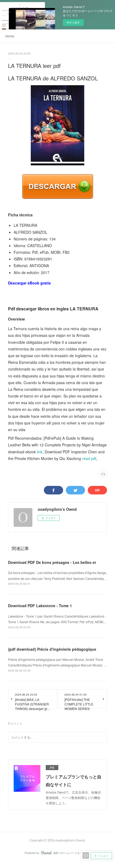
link (40, 451)
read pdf (89, 458)
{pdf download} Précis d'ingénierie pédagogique (52, 649)
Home (9, 36)
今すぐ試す (73, 22)
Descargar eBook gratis (29, 283)
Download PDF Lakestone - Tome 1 (40, 605)
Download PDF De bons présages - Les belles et (52, 562)
